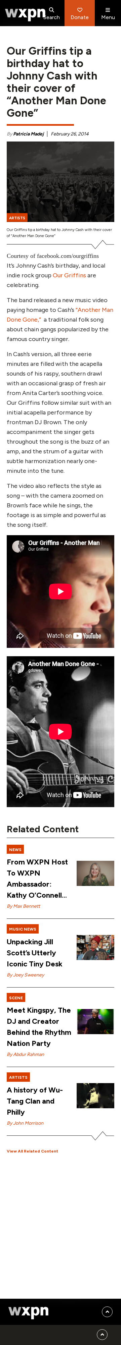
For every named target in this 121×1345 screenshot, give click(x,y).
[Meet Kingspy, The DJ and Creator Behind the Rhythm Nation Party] (95, 1021)
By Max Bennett (23, 906)
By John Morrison (25, 1123)
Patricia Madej (28, 134)
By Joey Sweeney (25, 975)
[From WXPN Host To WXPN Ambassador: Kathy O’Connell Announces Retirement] (95, 873)
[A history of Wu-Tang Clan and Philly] (95, 1095)
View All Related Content (32, 1151)
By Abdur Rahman (25, 1054)
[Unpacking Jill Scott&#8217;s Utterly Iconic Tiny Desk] (95, 947)
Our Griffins (69, 275)
